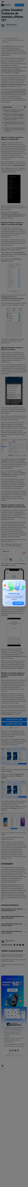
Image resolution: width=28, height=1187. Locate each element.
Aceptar (7, 603)
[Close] (5, 581)
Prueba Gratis (18, 603)
